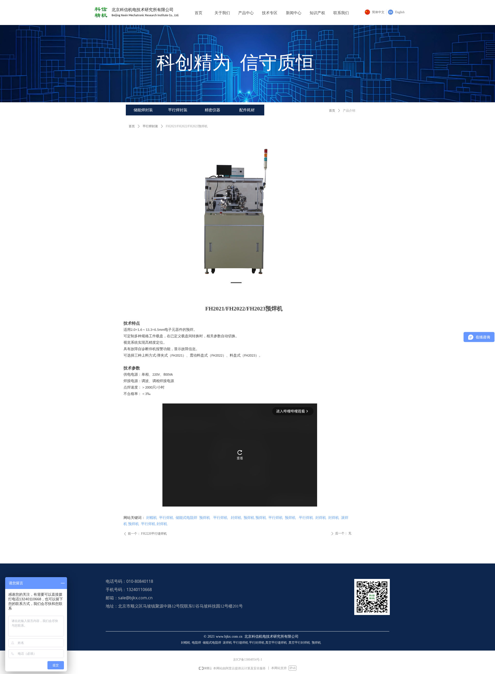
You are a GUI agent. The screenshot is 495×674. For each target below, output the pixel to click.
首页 (332, 110)
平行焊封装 (177, 110)
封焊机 (236, 518)
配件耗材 (247, 110)
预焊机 (204, 518)
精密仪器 (212, 110)
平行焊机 (166, 518)
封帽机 (151, 518)
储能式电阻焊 (186, 518)
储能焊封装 (143, 110)
